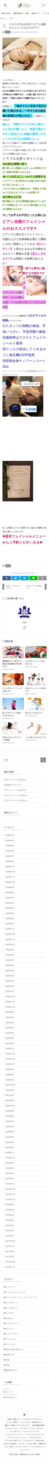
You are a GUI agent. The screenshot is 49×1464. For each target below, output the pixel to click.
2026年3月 (10, 856)
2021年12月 (10, 1085)
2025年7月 (10, 897)
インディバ (10, 1287)
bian (24, 622)
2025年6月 (10, 903)
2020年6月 (10, 1126)
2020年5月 (10, 1131)
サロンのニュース (13, 1323)
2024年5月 (10, 970)
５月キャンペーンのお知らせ (15, 800)
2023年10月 (10, 1007)
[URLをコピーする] (42, 578)
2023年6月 (10, 1027)
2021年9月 (10, 1090)
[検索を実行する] (43, 759)
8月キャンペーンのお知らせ (15, 779)
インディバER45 (11, 1422)
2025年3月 (10, 918)
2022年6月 (10, 1074)
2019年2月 (10, 1178)
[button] (6, 578)
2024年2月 (10, 986)
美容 (7, 32)
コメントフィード (10, 1394)
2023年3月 (10, 1043)
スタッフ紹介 (8, 1447)
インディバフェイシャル (15, 1292)
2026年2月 (10, 861)
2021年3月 (10, 1100)
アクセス (21, 1444)
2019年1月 (10, 1183)
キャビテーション (12, 1428)
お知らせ (9, 1318)
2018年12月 (10, 1189)
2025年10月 (10, 882)
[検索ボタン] (5, 5)
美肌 (7, 1365)
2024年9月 (10, 949)
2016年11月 (10, 1267)
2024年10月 (10, 944)
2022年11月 (10, 1053)
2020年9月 (10, 1111)
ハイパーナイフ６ (25, 1422)
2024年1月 (10, 991)
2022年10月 (10, 1059)
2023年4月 (10, 1038)
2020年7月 (10, 1121)
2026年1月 (10, 866)
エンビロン (10, 1313)
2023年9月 (10, 1012)
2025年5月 (10, 908)
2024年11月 (10, 939)
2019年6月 (10, 1163)
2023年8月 (10, 1017)
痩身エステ (10, 1354)
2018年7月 (10, 1209)
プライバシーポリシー (22, 1447)
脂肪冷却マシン (12, 1370)
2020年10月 (10, 1105)
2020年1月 (10, 1152)
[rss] (24, 1414)
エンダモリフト (12, 1302)
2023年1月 (10, 1048)
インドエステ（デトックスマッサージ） (22, 1297)
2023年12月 (10, 996)
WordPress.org (9, 1397)
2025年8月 (10, 892)
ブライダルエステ (35, 1437)
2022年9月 (10, 1064)
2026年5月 (10, 845)
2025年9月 (10, 887)
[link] (24, 627)
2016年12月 (10, 1261)
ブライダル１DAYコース (13, 1440)
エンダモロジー (12, 1307)
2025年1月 (10, 928)
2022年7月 (10, 1069)
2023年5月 (10, 1033)
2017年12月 (10, 1241)
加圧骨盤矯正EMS (38, 1425)
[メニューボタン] (43, 5)
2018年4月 (10, 1225)
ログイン (6, 1389)
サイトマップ (24, 1450)
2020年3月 (10, 1142)
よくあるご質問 (31, 1444)
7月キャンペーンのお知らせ (15, 790)
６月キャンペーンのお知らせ (15, 795)
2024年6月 (10, 965)
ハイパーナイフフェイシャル (34, 1434)
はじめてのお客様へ (10, 1444)
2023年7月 (10, 1022)
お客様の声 (41, 1444)
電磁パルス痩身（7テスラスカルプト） (18, 1425)
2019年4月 (10, 1168)
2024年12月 (10, 934)
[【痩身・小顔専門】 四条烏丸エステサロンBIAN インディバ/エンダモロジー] (24, 5)
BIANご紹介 (40, 1440)
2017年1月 (10, 1256)
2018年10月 (10, 1199)
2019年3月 (10, 1173)
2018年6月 (10, 1215)
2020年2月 (10, 1147)
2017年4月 (10, 1251)
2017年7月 (10, 1246)
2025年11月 (10, 877)
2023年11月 (10, 1001)
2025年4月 (10, 913)
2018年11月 (10, 1194)
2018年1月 (10, 1235)
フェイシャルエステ (36, 1428)
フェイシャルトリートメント (17, 1437)
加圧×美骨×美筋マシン (15, 1349)
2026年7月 (10, 835)
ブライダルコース (29, 1440)
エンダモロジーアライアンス (32, 1419)
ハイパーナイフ (12, 1333)
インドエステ (23, 1428)
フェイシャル (11, 1339)
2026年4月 (10, 850)
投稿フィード (8, 1391)
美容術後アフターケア (13, 785)
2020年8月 (10, 1116)
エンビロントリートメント (14, 1434)
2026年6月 (10, 840)
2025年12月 (10, 871)
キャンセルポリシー (38, 1447)
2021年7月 (10, 1095)
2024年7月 (10, 960)
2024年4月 (10, 975)
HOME (9, 1419)
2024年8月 (10, 954)
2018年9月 (10, 1204)
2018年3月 (10, 1230)
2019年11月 (10, 1157)
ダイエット (10, 1328)
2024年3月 (10, 981)
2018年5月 (10, 1220)
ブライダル (10, 1344)
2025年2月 (10, 923)
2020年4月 (10, 1137)
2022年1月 (10, 1079)
